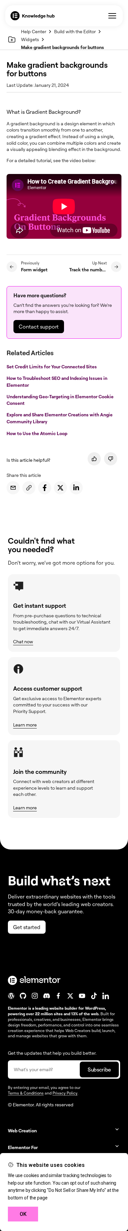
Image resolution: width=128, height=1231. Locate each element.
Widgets (30, 39)
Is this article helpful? (28, 460)
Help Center (33, 31)
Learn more (25, 724)
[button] (64, 1130)
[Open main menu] (112, 16)
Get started (26, 927)
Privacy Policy (65, 1093)
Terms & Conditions (26, 1093)
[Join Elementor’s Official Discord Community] (46, 996)
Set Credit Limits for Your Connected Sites (52, 366)
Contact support (39, 326)
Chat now (23, 641)
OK (23, 1214)
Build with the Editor (75, 31)
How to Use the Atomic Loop (37, 433)
